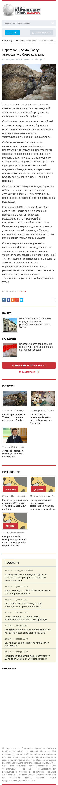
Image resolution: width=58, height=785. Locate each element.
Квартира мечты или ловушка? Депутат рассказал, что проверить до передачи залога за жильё (26, 577)
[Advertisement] (29, 701)
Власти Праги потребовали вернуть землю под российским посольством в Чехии (35, 323)
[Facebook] (8, 300)
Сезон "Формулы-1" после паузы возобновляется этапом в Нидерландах (26, 618)
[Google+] (17, 300)
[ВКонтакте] (4, 300)
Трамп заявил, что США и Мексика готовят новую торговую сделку (27, 592)
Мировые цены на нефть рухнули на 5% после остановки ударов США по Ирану (15, 504)
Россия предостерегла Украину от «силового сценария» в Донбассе (13, 417)
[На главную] (21, 10)
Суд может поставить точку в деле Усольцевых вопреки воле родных (23, 605)
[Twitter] (21, 300)
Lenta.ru (21, 291)
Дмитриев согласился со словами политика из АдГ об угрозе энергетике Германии (28, 631)
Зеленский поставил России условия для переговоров (12, 453)
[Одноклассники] (13, 300)
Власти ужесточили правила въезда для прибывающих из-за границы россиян (36, 346)
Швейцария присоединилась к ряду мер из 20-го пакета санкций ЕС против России (27, 657)
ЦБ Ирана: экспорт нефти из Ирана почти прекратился (27, 644)
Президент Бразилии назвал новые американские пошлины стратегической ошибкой (42, 504)
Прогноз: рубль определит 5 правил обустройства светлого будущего (41, 419)
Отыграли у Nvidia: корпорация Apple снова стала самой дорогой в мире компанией (14, 541)
